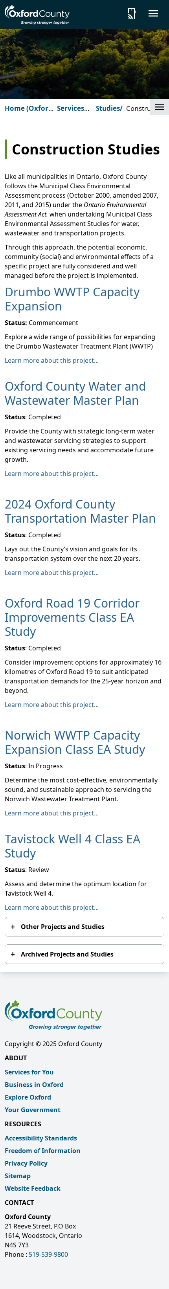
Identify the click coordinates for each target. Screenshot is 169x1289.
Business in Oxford (34, 1084)
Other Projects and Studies (63, 926)
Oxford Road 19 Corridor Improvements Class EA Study (72, 617)
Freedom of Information (43, 1150)
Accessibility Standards (41, 1138)
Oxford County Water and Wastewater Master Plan (75, 393)
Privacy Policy (26, 1163)
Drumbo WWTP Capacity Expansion (72, 299)
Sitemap (18, 1175)
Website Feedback (33, 1188)
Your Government (33, 1109)
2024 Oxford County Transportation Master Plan (80, 511)
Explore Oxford (28, 1097)
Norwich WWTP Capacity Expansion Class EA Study (75, 742)
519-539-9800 (48, 1254)
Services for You (29, 1072)
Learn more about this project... (52, 360)
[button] (159, 107)
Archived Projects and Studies (67, 954)
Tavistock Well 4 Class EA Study (72, 846)
